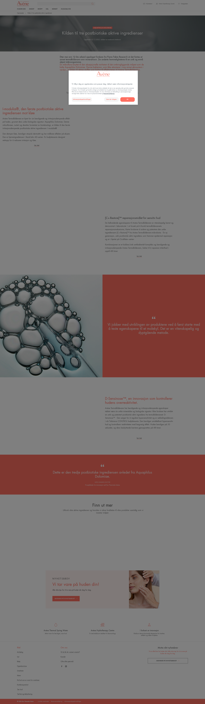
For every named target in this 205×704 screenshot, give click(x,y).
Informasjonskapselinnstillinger (82, 99)
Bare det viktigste (111, 99)
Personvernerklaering (108, 93)
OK (127, 99)
